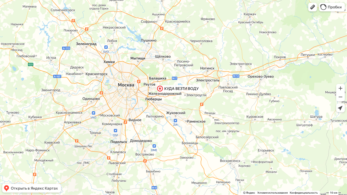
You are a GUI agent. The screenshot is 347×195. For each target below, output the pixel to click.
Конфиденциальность (304, 192)
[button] (312, 7)
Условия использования (272, 192)
